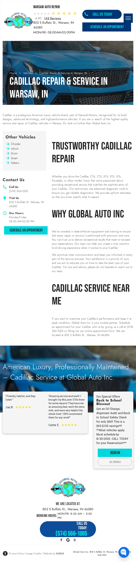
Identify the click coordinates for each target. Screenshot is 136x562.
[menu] (128, 18)
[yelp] (75, 540)
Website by (49, 553)
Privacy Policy (16, 553)
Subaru (15, 163)
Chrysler (16, 144)
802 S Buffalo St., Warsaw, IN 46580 (67, 509)
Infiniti (14, 149)
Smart (14, 158)
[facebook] (61, 540)
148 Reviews (52, 18)
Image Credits (33, 553)
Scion (14, 153)
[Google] (68, 540)
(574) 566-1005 (18, 191)
